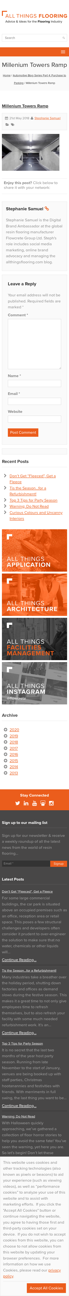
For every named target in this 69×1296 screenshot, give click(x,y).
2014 (14, 766)
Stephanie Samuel (47, 118)
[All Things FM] (34, 639)
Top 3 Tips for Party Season (34, 500)
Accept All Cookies (46, 1288)
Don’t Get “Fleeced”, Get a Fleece (27, 891)
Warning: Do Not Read (29, 506)
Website (15, 411)
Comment (18, 315)
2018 (14, 742)
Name (14, 375)
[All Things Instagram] (34, 683)
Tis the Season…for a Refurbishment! (29, 970)
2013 (14, 773)
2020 (14, 729)
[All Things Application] (34, 550)
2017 (14, 748)
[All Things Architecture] (34, 595)
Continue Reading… (19, 959)
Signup (59, 864)
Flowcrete (5, 52)
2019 (14, 736)
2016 (14, 754)
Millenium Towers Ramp (25, 106)
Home (7, 75)
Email (14, 393)
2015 (14, 760)
